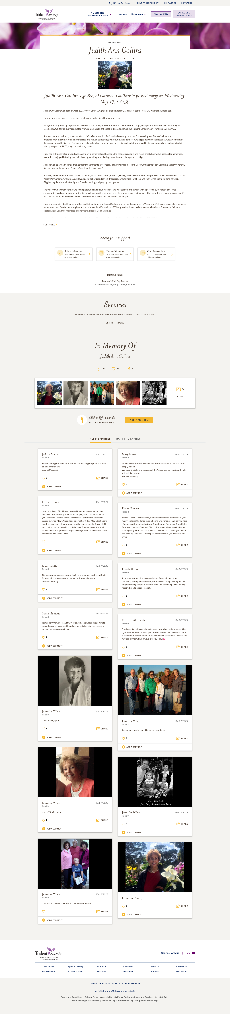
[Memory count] (99, 368)
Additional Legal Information (85, 1000)
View (180, 396)
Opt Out (163, 997)
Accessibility (106, 997)
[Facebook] (183, 953)
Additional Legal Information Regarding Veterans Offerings (129, 1000)
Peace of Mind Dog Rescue (115, 281)
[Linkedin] (188, 953)
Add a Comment (54, 486)
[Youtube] (193, 953)
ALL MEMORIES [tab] (100, 438)
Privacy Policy (91, 997)
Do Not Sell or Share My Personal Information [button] (114, 991)
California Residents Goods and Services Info (135, 997)
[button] (97, 14)
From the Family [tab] (127, 438)
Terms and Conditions (71, 997)
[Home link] (46, 14)
